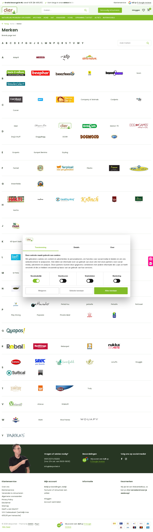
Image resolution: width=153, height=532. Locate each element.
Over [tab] (112, 247)
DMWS (30, 524)
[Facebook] (122, 459)
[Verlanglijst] (143, 10)
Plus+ (37, 524)
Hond (46, 17)
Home (12, 24)
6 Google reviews (144, 2)
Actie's (98, 17)
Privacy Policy (7, 499)
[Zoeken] (85, 10)
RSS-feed (6, 527)
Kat (52, 17)
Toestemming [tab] (40, 247)
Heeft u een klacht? (10, 509)
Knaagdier (60, 17)
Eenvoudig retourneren (110, 10)
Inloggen (47, 499)
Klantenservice (120, 2)
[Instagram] (126, 459)
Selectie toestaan (76, 291)
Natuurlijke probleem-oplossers (16, 17)
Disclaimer (6, 502)
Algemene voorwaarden (12, 496)
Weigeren (42, 291)
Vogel (70, 17)
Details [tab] (76, 247)
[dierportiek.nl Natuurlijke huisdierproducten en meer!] (12, 10)
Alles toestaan (111, 291)
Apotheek (37, 17)
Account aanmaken (52, 502)
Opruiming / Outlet (83, 17)
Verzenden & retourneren (12, 493)
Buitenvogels (109, 17)
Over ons (5, 487)
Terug (6, 24)
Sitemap (5, 506)
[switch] (63, 281)
